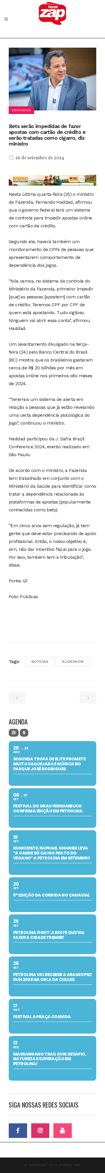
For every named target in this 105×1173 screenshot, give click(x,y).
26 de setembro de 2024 (39, 158)
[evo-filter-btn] (14, 733)
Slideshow (73, 662)
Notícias (40, 662)
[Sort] (24, 733)
